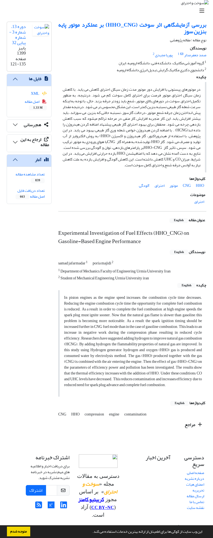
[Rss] (39, 506)
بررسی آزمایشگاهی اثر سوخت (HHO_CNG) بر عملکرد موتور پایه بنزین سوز (132, 28)
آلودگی (144, 185)
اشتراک (35, 490)
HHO (200, 185)
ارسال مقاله (195, 496)
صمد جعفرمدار (195, 55)
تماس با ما (196, 502)
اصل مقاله (34, 104)
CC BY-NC (102, 507)
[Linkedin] (64, 506)
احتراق (159, 185)
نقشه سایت (195, 507)
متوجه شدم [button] (18, 531)
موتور (173, 185)
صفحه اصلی (195, 472)
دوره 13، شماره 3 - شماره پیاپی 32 (17, 34)
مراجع (190, 424)
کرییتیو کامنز (91, 499)
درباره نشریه (194, 478)
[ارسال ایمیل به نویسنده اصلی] (182, 54)
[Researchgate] (51, 506)
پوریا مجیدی (164, 55)
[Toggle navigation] (108, 11)
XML (35, 93)
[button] (91, 532)
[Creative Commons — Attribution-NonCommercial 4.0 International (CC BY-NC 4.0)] (98, 461)
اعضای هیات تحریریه (195, 487)
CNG (187, 185)
